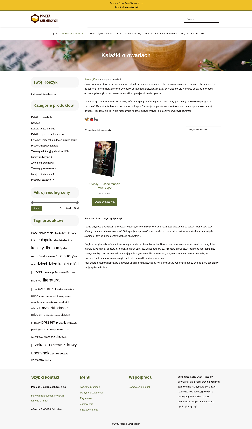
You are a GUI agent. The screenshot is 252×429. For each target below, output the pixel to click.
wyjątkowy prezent (42, 336)
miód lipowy (57, 296)
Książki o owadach (41, 117)
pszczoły (72, 322)
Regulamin (86, 398)
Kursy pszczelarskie (165, 33)
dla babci (72, 233)
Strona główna (91, 79)
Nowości (36, 123)
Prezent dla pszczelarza (44, 145)
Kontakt (194, 33)
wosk (67, 330)
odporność (36, 308)
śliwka (48, 360)
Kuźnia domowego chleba (137, 33)
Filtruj (36, 208)
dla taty (67, 256)
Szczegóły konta (89, 409)
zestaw (54, 353)
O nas (92, 33)
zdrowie (57, 345)
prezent (48, 322)
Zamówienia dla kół (139, 387)
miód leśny (44, 296)
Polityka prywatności (91, 392)
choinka (58, 233)
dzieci (42, 264)
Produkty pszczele (41, 179)
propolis (61, 322)
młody (68, 296)
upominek (58, 329)
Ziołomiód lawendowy (42, 162)
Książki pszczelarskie (43, 128)
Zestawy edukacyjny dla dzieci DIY (50, 151)
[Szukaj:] (201, 19)
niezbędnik (64, 302)
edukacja (49, 272)
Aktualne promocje (90, 387)
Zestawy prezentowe (42, 168)
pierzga (65, 314)
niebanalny (53, 302)
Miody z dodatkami (41, 174)
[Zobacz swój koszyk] (202, 33)
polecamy (36, 323)
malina (60, 289)
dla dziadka (61, 240)
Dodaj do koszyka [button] (104, 201)
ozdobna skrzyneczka (52, 315)
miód (34, 296)
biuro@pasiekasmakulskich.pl (47, 395)
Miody (51, 33)
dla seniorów (51, 256)
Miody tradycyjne (40, 157)
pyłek (34, 329)
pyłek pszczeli (45, 329)
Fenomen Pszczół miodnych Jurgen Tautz (54, 140)
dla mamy (53, 248)
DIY (64, 233)
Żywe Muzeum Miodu (108, 33)
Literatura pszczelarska (72, 33)
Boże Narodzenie (42, 233)
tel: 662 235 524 (40, 400)
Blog (183, 33)
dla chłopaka (42, 240)
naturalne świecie (39, 302)
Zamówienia (86, 404)
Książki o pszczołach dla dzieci (48, 134)
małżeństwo (69, 289)
